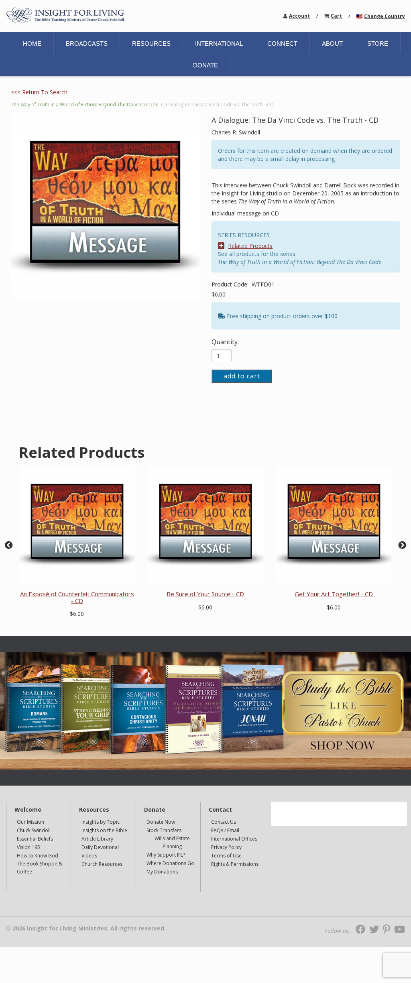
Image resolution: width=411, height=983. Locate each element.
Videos (89, 855)
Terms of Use (226, 855)
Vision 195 (28, 847)
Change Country (384, 16)
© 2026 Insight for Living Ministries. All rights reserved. (86, 928)
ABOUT (332, 43)
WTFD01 (263, 284)
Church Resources (101, 864)
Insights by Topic (100, 821)
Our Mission (30, 821)
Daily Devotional (100, 847)
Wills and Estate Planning (172, 842)
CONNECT (282, 43)
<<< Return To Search (39, 92)
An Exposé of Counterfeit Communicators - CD (77, 597)
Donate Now (160, 821)
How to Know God (37, 855)
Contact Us (223, 821)
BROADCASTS (87, 43)
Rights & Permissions (234, 864)
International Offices (234, 838)
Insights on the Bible (104, 830)
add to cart (242, 376)
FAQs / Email (225, 830)
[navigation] (299, 15)
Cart (336, 15)
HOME (32, 43)
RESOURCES (151, 43)
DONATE (205, 65)
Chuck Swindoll (34, 830)
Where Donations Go (170, 863)
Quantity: (225, 341)
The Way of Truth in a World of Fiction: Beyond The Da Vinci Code (85, 104)
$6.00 (219, 294)
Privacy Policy (226, 847)
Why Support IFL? (165, 854)
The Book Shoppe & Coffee (39, 867)
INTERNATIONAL (219, 43)
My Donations (162, 871)
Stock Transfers (163, 830)
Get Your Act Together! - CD (334, 594)
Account (299, 15)
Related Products (250, 246)
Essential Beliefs (35, 838)
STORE (377, 43)
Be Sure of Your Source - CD (205, 594)
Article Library (97, 838)
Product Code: (231, 284)
